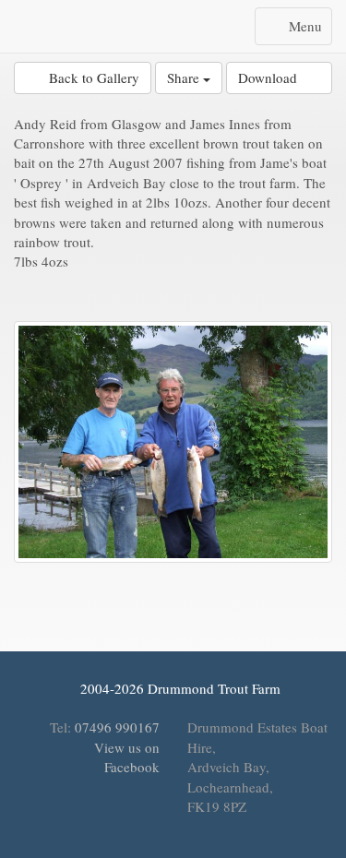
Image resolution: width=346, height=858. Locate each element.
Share (185, 77)
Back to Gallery (88, 77)
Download (273, 77)
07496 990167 (117, 727)
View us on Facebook (125, 757)
